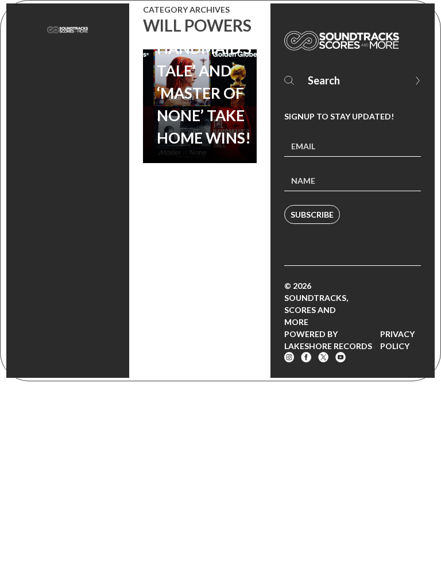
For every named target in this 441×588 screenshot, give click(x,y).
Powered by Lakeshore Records (328, 340)
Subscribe (312, 214)
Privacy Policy (397, 340)
